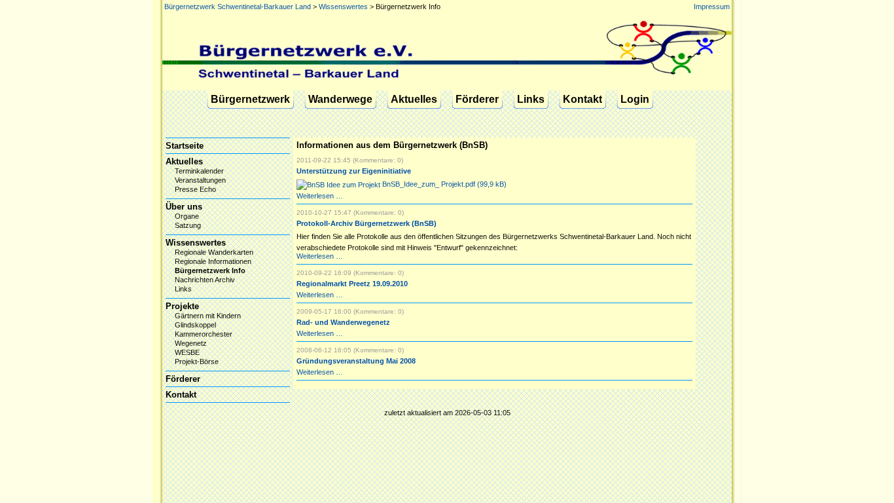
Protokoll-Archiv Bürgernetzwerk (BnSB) (366, 223)
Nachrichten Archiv (205, 280)
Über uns (184, 207)
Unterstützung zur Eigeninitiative (353, 171)
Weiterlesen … (319, 196)
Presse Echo (195, 189)
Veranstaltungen (200, 180)
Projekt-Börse (197, 361)
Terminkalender (199, 171)
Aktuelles (414, 99)
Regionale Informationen (213, 261)
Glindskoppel (195, 325)
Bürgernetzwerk (250, 99)
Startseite (185, 146)
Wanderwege (340, 99)
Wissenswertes (343, 6)
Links (531, 99)
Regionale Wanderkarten (214, 252)
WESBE (187, 352)
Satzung (188, 225)
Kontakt (582, 99)
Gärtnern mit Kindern (208, 316)
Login (634, 99)
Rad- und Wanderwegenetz (343, 322)
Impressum (712, 6)
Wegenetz (191, 343)
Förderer (477, 99)
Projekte (182, 306)
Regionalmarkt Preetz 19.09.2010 (352, 284)
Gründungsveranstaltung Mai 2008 (356, 361)
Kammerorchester (203, 334)
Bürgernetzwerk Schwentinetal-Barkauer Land (237, 6)
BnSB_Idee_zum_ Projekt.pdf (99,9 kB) (443, 184)
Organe (187, 216)
